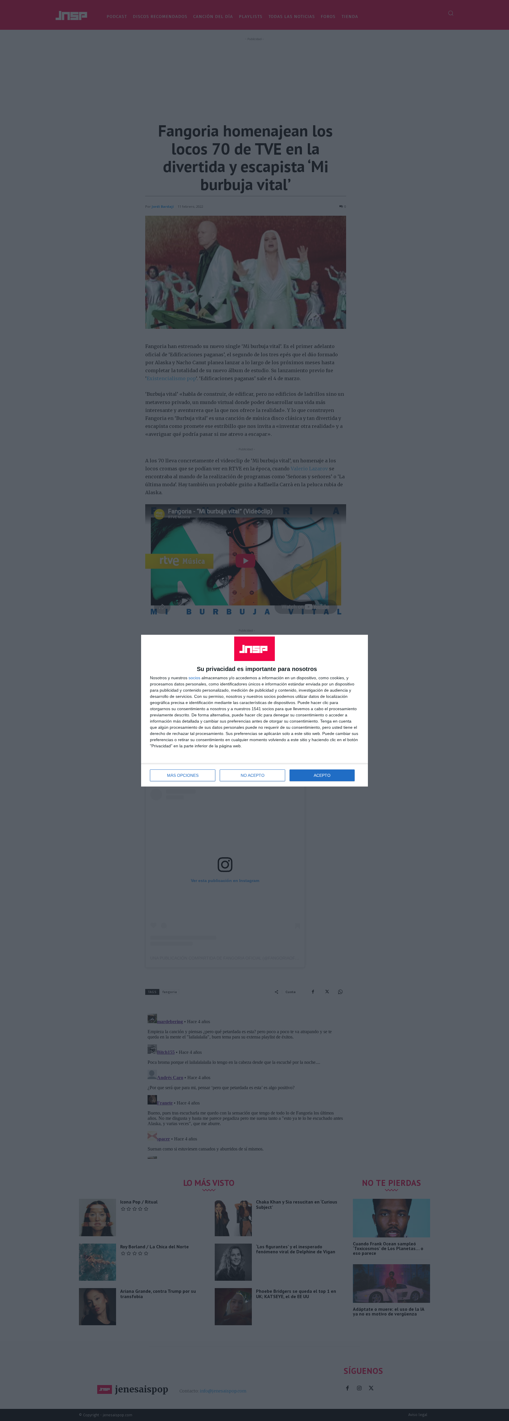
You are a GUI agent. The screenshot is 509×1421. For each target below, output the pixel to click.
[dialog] (254, 711)
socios (194, 678)
